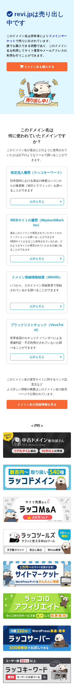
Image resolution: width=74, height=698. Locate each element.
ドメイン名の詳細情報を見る (37, 404)
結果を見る (37, 201)
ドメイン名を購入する (39, 66)
